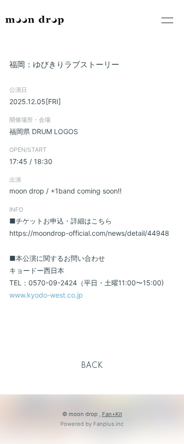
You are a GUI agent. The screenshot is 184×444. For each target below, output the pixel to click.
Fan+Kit (112, 414)
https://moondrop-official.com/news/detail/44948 (89, 233)
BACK (92, 366)
